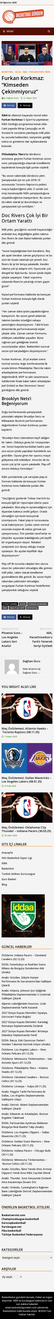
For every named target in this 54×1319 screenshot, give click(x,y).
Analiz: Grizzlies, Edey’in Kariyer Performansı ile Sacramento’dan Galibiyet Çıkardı (26, 981)
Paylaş (10, 105)
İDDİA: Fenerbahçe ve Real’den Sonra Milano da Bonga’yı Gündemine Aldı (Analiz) (24, 968)
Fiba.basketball (11, 1230)
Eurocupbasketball (14, 1223)
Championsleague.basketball (20, 1219)
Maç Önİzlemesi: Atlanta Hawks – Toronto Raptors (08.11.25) (25, 730)
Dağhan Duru (12, 98)
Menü (10, 31)
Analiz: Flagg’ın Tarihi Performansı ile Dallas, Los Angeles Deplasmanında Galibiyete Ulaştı (24, 1095)
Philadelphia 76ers (39, 71)
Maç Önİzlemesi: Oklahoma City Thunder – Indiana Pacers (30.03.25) (26, 829)
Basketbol (7, 71)
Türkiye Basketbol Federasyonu (22, 1234)
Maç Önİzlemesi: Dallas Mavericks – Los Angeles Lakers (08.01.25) (26, 779)
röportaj (32, 608)
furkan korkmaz (37, 604)
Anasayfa (7, 852)
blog (22, 604)
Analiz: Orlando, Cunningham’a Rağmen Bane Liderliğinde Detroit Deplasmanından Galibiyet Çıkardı (27, 1191)
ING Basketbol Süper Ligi (17, 858)
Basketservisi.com (13, 1215)
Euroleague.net (12, 1226)
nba (5, 608)
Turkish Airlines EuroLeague (18, 874)
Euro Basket (9, 879)
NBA (25, 71)
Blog (18, 71)
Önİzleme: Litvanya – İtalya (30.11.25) (24, 1086)
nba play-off (17, 608)
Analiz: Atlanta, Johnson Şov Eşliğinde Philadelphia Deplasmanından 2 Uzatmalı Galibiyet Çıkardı (26, 994)
